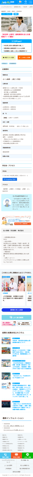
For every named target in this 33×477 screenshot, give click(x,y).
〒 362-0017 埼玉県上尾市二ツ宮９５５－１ (16, 175)
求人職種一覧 (25, 460)
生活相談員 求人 (21, 443)
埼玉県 (25, 7)
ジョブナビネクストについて (8, 461)
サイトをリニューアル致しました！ (14, 430)
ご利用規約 (8, 468)
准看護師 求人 (21, 437)
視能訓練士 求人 (21, 447)
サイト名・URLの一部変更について (14, 426)
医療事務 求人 (21, 450)
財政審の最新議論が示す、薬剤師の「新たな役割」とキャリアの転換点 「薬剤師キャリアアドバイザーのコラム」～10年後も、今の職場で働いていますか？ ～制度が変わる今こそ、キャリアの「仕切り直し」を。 (21, 391)
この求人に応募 (25, 57)
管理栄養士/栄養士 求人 (7, 450)
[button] (4, 291)
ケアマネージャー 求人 (22, 441)
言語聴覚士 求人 (6, 447)
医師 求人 (5, 435)
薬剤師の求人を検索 (16, 310)
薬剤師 (16, 14)
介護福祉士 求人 (6, 441)
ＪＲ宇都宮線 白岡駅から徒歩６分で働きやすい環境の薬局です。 (13, 298)
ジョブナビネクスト (6, 7)
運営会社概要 (16, 471)
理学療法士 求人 (6, 445)
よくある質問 (18, 317)
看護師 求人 (5, 437)
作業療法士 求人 (21, 445)
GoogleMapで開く (10, 179)
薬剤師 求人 (20, 435)
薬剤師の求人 (17, 7)
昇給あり (5, 63)
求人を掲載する (24, 465)
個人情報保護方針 (25, 468)
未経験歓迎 (13, 63)
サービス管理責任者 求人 (8, 443)
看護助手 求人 (5, 439)
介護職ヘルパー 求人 (22, 439)
